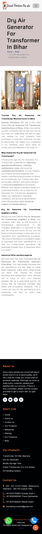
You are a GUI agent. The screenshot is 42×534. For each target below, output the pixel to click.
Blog (7, 441)
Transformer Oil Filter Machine (16, 456)
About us (9, 418)
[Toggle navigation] (36, 5)
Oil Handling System (12, 471)
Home (9, 52)
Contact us (9, 422)
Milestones (9, 429)
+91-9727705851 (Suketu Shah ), (20, 493)
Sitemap (8, 433)
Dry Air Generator (11, 460)
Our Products (11, 426)
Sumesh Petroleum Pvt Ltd (18, 519)
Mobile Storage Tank (12, 463)
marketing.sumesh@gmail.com (19, 506)
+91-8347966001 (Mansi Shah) (19, 502)
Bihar (17, 52)
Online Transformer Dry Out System (19, 467)
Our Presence (11, 437)
